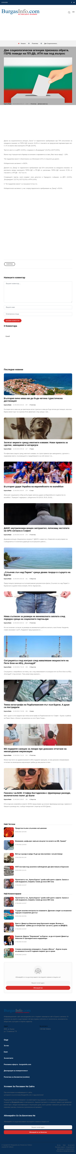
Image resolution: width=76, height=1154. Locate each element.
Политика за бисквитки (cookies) (16, 1077)
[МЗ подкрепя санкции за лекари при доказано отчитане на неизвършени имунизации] (38, 735)
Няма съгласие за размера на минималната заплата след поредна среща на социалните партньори (34, 617)
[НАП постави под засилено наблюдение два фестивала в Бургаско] (9, 871)
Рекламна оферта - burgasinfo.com (17, 1064)
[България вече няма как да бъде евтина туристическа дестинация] (38, 384)
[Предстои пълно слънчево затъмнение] (9, 832)
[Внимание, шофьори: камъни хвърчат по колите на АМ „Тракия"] (9, 845)
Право (32, 449)
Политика (33, 104)
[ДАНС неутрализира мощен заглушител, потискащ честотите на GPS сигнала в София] (38, 514)
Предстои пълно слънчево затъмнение (31, 828)
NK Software (10, 1147)
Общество (33, 579)
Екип (6, 1052)
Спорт (32, 490)
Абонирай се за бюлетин (38, 1132)
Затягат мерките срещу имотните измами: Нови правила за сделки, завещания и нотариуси (36, 443)
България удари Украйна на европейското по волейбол (33, 486)
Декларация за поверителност (16, 1071)
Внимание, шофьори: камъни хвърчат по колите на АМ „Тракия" (40, 841)
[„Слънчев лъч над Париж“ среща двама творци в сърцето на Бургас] (38, 558)
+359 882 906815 (45, 1029)
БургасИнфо (7, 104)
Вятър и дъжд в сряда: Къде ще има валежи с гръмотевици (38, 854)
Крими (32, 711)
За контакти (8, 1058)
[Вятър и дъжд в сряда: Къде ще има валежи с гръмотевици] (9, 858)
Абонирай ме (38, 988)
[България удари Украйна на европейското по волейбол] (38, 472)
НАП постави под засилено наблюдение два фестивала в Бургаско (42, 867)
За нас (6, 1045)
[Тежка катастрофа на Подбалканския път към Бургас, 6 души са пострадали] (38, 690)
